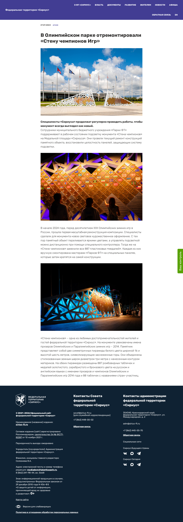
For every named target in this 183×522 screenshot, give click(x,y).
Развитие (130, 5)
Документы (114, 5)
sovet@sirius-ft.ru (82, 413)
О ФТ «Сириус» (82, 5)
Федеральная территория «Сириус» (27, 9)
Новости (160, 5)
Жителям (145, 5)
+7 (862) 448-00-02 (83, 419)
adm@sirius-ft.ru (131, 423)
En (176, 15)
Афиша (173, 5)
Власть (99, 5)
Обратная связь (161, 15)
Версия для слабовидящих (37, 506)
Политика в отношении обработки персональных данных (47, 512)
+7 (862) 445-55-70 (133, 430)
